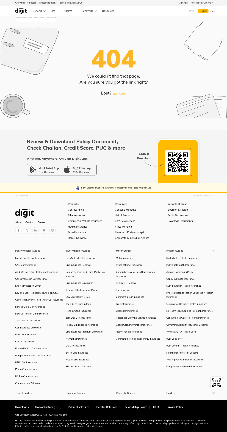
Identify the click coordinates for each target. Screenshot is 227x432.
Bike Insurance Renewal (78, 264)
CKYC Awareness (125, 221)
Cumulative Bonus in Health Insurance (186, 303)
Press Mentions (123, 226)
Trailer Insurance (125, 303)
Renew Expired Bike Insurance (82, 324)
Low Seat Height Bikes (78, 296)
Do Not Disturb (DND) (48, 407)
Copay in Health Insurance (180, 278)
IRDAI (156, 407)
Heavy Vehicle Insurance (129, 331)
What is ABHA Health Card (181, 331)
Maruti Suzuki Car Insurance (30, 258)
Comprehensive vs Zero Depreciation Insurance (135, 274)
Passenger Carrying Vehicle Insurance (136, 317)
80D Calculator (174, 338)
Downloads (22, 407)
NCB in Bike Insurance (77, 359)
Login (204, 11)
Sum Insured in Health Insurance (183, 285)
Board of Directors (178, 209)
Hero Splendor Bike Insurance (81, 258)
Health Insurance (77, 226)
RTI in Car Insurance (26, 362)
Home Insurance (77, 238)
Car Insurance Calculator (28, 327)
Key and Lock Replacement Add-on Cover (37, 292)
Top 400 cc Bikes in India (79, 303)
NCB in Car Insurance (26, 376)
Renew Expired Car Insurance (31, 348)
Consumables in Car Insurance (31, 278)
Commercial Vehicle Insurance (85, 221)
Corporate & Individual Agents (132, 238)
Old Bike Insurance (75, 345)
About (18, 222)
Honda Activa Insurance (78, 310)
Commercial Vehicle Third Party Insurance (138, 338)
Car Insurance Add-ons (27, 383)
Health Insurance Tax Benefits (182, 352)
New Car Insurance (25, 334)
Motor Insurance (124, 258)
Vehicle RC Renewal (126, 282)
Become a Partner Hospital (130, 232)
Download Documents (180, 221)
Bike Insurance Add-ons (78, 366)
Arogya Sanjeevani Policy (179, 272)
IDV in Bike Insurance (77, 352)
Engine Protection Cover (28, 285)
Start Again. (119, 93)
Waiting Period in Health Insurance (184, 359)
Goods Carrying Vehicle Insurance (134, 324)
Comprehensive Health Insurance (184, 366)
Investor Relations (48, 2)
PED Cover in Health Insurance (182, 345)
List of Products (124, 215)
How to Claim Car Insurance (30, 306)
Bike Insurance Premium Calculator (84, 331)
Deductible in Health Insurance (182, 258)
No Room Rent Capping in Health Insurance (189, 310)
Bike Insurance (76, 215)
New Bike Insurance (76, 338)
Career (42, 222)
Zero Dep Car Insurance (27, 320)
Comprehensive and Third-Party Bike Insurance (85, 274)
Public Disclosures (178, 215)
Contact (30, 222)
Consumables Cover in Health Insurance (187, 317)
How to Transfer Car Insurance (31, 313)
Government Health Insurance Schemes (187, 324)
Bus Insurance (123, 290)
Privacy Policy (175, 407)
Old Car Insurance (24, 341)
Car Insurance (76, 209)
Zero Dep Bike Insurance (79, 317)
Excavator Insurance (127, 310)
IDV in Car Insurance (26, 369)
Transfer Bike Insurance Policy (81, 290)
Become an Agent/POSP (72, 2)
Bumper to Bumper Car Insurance (33, 355)
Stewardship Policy (135, 407)
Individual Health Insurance (181, 264)
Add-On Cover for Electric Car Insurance (36, 272)
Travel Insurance (77, 232)
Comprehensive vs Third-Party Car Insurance (39, 299)
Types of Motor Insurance (129, 264)
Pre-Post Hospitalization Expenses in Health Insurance (189, 294)
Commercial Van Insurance (130, 296)
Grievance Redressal (25, 2)
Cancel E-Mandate (125, 209)
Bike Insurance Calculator (79, 282)
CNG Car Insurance (25, 264)
